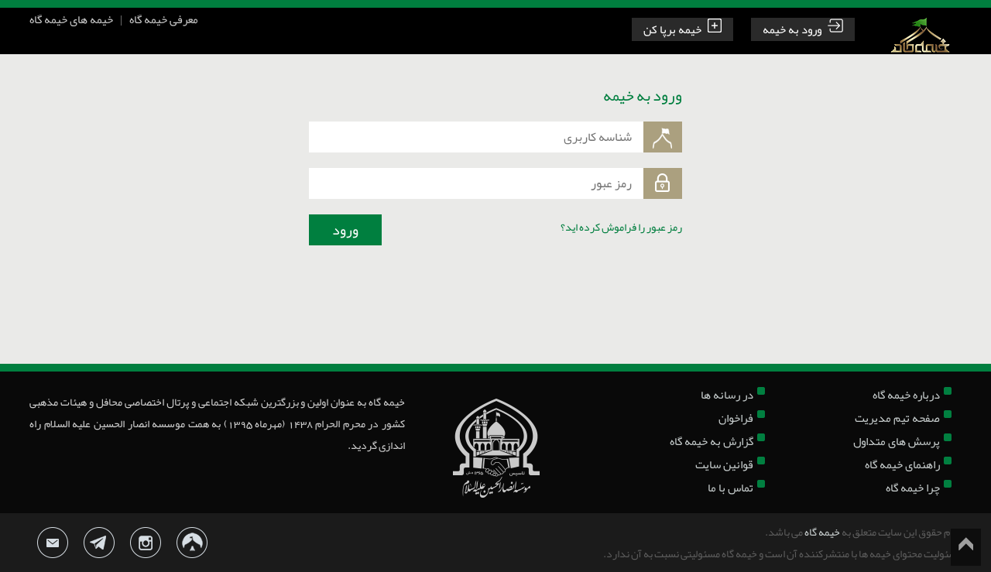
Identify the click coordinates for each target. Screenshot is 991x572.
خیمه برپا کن (672, 29)
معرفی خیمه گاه (163, 19)
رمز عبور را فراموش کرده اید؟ (621, 227)
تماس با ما (730, 487)
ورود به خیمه (792, 29)
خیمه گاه (822, 532)
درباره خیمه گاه (906, 394)
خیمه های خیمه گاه (71, 19)
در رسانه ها (727, 394)
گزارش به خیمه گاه (711, 441)
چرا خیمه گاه (913, 487)
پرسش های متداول (896, 441)
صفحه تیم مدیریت (897, 418)
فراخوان (735, 418)
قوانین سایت (724, 464)
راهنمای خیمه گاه (902, 464)
